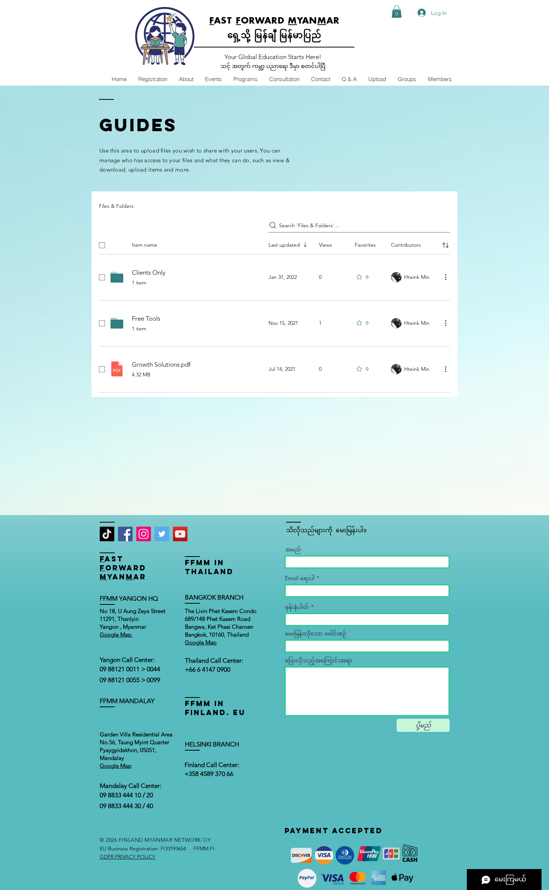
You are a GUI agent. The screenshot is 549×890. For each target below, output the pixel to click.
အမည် (293, 549)
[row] (275, 243)
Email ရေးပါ (299, 578)
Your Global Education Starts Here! (272, 57)
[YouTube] (180, 534)
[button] (396, 11)
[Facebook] (125, 534)
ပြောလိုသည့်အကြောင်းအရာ (318, 660)
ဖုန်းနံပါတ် (297, 607)
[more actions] (445, 276)
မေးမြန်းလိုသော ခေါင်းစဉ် (315, 633)
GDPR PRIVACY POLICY (127, 856)
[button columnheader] (445, 245)
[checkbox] (102, 245)
